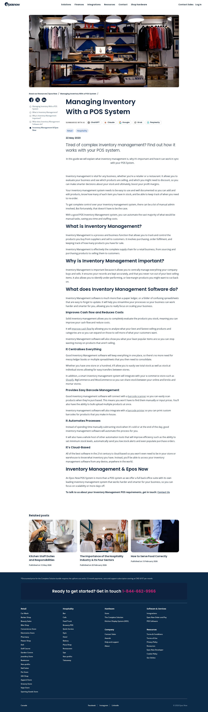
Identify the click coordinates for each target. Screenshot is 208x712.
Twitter (37, 100)
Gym (65, 633)
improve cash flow (81, 328)
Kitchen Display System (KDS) (117, 621)
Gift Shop (24, 676)
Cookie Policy (152, 654)
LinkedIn (44, 100)
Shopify (70, 379)
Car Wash (25, 613)
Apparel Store (26, 680)
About (107, 646)
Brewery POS (68, 625)
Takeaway (67, 660)
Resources (109, 4)
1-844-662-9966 (139, 591)
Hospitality (82, 130)
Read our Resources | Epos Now (43, 93)
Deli (22, 645)
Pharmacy (25, 637)
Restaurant (67, 648)
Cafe (65, 617)
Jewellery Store (27, 656)
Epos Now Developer (155, 650)
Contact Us (163, 492)
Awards (108, 638)
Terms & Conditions (155, 634)
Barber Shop (26, 617)
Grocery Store (26, 684)
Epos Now (12, 4)
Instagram (103, 705)
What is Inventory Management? (45, 112)
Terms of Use (152, 638)
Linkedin (115, 705)
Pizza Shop (67, 645)
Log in (198, 4)
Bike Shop (25, 625)
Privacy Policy (152, 642)
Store (107, 613)
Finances (79, 4)
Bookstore (25, 660)
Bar (64, 613)
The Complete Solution (114, 617)
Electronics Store (28, 633)
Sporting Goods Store (29, 692)
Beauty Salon (26, 621)
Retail (70, 130)
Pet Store (24, 672)
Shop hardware (139, 4)
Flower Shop (26, 641)
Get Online (151, 658)
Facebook (31, 100)
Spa (64, 652)
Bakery (65, 641)
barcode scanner (137, 396)
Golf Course (25, 648)
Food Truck (67, 621)
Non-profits (25, 664)
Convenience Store (28, 629)
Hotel (65, 637)
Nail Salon (25, 668)
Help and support (112, 642)
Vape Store (25, 688)
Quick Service (68, 629)
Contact (123, 4)
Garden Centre (27, 652)
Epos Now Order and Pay (157, 617)
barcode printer (135, 410)
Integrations (94, 4)
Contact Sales (185, 4)
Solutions (66, 4)
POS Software (152, 621)
